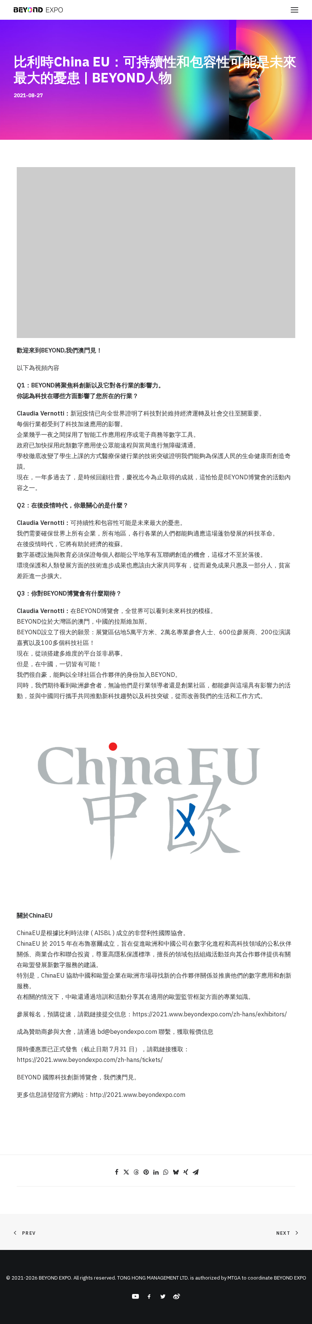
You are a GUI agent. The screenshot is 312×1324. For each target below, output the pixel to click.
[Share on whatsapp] (165, 1172)
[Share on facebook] (116, 1172)
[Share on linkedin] (156, 1172)
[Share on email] (195, 1172)
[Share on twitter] (126, 1172)
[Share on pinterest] (146, 1172)
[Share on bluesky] (175, 1172)
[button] (294, 10)
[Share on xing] (185, 1172)
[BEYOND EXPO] (38, 10)
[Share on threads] (136, 1172)
